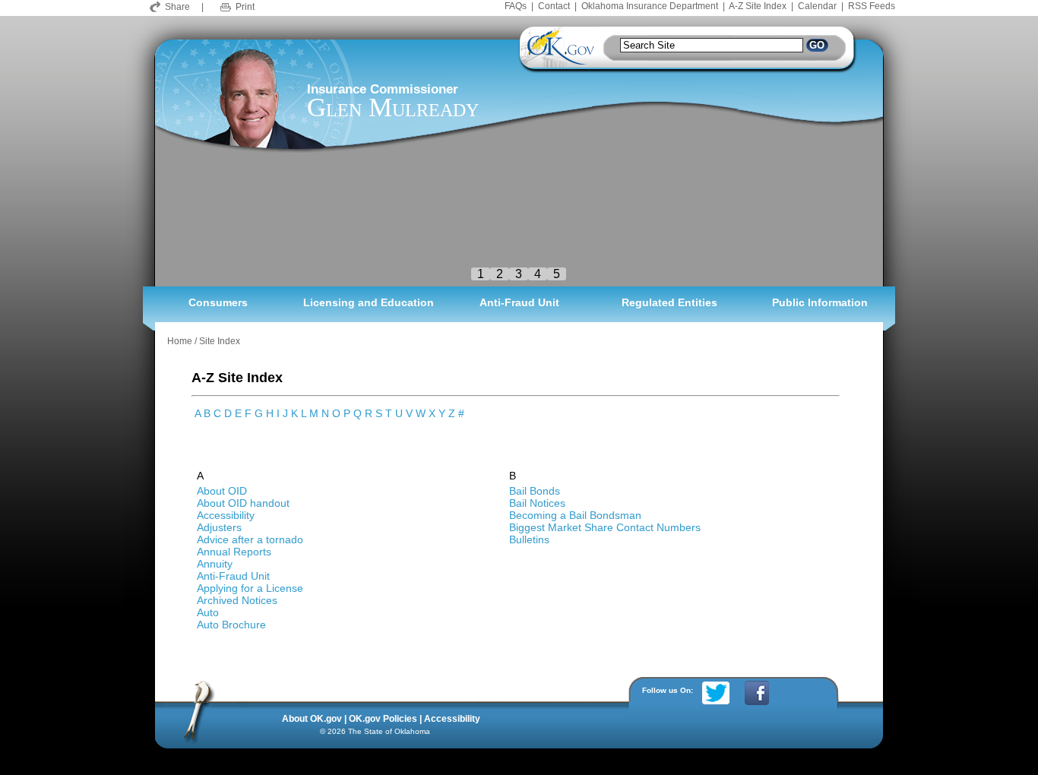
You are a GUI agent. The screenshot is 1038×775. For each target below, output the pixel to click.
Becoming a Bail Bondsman (575, 515)
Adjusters (219, 527)
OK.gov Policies (383, 718)
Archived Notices (237, 600)
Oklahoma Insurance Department (649, 6)
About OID (222, 491)
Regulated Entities (669, 302)
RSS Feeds (871, 6)
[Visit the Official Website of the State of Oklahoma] (559, 61)
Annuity (215, 564)
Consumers (218, 302)
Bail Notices (537, 503)
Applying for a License (250, 588)
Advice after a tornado (250, 539)
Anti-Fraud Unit (519, 302)
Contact (554, 6)
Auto (208, 612)
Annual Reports (234, 552)
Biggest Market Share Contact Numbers (605, 527)
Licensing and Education (368, 302)
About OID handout (243, 503)
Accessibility (226, 515)
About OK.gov (312, 718)
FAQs (516, 6)
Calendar (817, 6)
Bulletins (529, 539)
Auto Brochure (231, 624)
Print (245, 7)
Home (179, 341)
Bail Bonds (534, 491)
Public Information (820, 302)
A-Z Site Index (757, 6)
